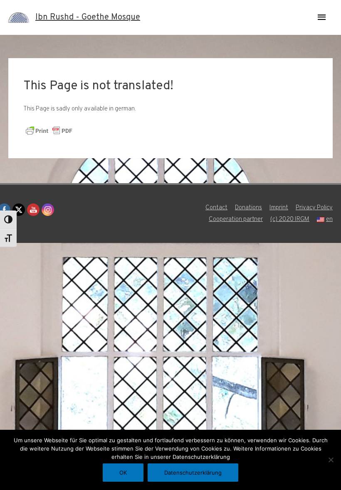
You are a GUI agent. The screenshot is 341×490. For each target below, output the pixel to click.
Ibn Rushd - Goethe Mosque (87, 17)
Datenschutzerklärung (193, 472)
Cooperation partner (236, 219)
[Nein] (330, 460)
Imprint (278, 208)
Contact (216, 208)
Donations (248, 208)
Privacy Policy (314, 208)
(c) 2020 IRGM (289, 219)
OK (123, 472)
